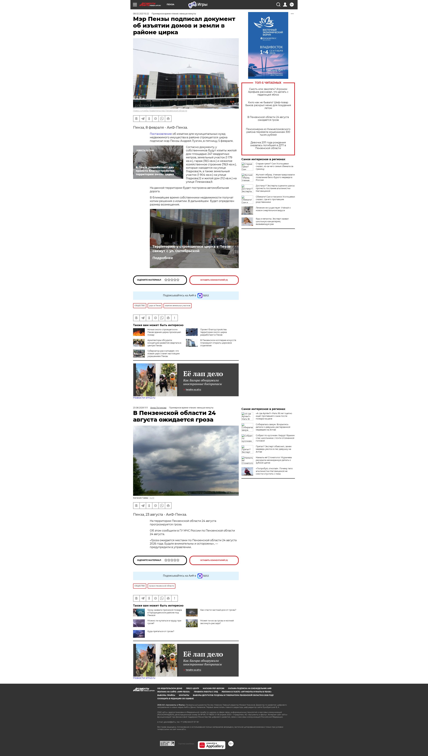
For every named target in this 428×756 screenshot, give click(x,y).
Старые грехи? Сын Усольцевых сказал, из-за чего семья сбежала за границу (274, 166)
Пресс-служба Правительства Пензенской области (160, 110)
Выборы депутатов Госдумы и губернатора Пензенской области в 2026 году (233, 695)
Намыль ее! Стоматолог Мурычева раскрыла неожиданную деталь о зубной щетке (274, 460)
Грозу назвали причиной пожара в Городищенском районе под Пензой (164, 613)
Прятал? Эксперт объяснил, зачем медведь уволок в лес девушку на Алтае (273, 449)
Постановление (161, 133)
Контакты (184, 695)
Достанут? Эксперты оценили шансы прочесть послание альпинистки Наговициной (275, 188)
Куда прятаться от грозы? (160, 631)
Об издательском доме (169, 688)
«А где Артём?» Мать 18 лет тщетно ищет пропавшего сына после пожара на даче (274, 416)
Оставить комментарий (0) (214, 280)
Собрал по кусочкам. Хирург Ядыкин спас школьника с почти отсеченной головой (275, 438)
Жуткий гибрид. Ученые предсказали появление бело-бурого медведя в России (275, 177)
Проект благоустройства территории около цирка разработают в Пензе (213, 332)
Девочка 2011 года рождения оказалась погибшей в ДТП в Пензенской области (268, 145)
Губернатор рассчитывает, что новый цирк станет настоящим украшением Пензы (163, 353)
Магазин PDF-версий (213, 688)
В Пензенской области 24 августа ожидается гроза (268, 118)
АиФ (152, 498)
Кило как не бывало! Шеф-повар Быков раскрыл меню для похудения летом (268, 105)
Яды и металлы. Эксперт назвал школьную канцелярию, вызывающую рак (272, 221)
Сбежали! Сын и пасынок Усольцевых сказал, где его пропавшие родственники (275, 199)
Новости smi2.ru (144, 397)
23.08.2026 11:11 (140, 407)
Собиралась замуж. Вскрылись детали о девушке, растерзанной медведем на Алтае (273, 427)
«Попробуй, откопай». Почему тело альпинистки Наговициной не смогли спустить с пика (274, 471)
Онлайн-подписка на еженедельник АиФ (250, 688)
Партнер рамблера (186, 744)
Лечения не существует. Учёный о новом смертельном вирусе (273, 209)
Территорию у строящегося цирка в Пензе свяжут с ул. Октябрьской (191, 249)
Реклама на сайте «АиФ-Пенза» (173, 692)
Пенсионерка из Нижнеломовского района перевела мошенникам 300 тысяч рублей (268, 132)
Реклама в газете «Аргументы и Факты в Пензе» (247, 692)
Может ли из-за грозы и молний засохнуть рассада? (217, 622)
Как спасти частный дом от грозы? (218, 610)
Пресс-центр (192, 688)
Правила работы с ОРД (206, 692)
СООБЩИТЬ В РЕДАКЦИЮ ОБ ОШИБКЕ (175, 699)
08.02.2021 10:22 (141, 13)
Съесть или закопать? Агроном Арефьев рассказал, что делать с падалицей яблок (268, 92)
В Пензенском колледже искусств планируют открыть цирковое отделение (218, 343)
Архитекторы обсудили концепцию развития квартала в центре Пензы (164, 343)
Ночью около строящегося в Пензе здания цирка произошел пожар (164, 332)
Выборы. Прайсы (166, 695)
